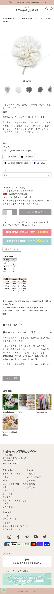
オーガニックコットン (13, 473)
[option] (27, 56)
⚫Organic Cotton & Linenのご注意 (19, 332)
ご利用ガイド (33, 473)
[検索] (46, 8)
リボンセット (9, 490)
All (9, 18)
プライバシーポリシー (13, 519)
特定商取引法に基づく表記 (15, 526)
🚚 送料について (11, 249)
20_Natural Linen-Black (18, 163)
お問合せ (31, 487)
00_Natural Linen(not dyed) (20, 150)
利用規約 (7, 523)
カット (5, 170)
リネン (6, 477)
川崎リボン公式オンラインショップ (29, 591)
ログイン (7, 516)
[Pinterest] (27, 537)
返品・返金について (12, 529)
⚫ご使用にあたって (12, 325)
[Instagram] (9, 537)
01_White (12, 157)
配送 (10, 117)
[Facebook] (18, 537)
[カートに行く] (51, 8)
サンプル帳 (8, 494)
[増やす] (14, 212)
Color (5, 143)
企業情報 (31, 484)
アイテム (7, 497)
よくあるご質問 (11, 378)
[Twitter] (44, 537)
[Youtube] (36, 537)
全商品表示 (8, 507)
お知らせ (31, 480)
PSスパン (7, 480)
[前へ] (6, 56)
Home (5, 18)
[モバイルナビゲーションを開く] (2, 8)
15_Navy (41, 163)
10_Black (28, 157)
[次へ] (48, 56)
